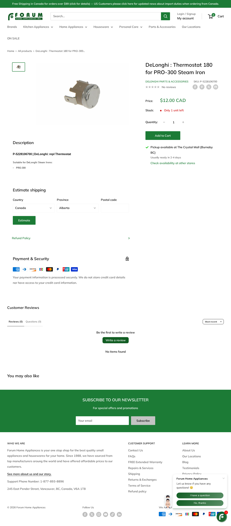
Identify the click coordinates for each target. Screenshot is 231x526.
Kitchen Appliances (36, 27)
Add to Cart (163, 135)
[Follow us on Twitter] (91, 514)
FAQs (131, 456)
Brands (12, 27)
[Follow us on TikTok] (112, 514)
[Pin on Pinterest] (201, 86)
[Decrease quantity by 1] (164, 122)
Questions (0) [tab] (33, 321)
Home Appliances (71, 27)
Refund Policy (21, 238)
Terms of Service (139, 485)
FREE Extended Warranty (145, 462)
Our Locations (191, 27)
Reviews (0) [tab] (16, 321)
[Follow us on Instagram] (98, 514)
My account (185, 18)
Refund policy (137, 491)
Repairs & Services (140, 468)
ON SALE (13, 38)
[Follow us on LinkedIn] (119, 514)
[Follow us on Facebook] (85, 514)
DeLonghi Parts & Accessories (166, 81)
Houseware (101, 27)
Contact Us (135, 450)
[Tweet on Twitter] (208, 86)
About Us (188, 450)
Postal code (109, 200)
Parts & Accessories (162, 27)
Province (63, 200)
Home (10, 51)
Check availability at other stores (173, 163)
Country (18, 200)
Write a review (116, 340)
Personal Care (128, 27)
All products (25, 51)
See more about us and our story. (29, 474)
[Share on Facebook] (195, 86)
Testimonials (190, 468)
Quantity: (151, 122)
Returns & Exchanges (142, 479)
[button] (222, 517)
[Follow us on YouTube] (105, 514)
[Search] (165, 16)
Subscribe (143, 420)
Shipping (134, 474)
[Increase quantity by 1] (183, 122)
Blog (185, 462)
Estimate (24, 220)
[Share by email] (215, 86)
